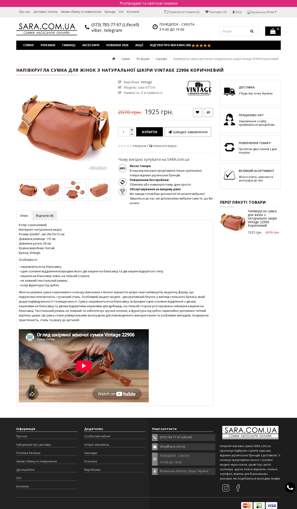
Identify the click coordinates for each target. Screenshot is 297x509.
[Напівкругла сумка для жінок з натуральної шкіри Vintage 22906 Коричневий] (28, 190)
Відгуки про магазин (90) (170, 45)
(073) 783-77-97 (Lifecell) (115, 24)
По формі (142, 59)
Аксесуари (90, 45)
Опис (24, 215)
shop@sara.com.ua (172, 446)
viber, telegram (106, 30)
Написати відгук (165, 146)
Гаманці (68, 45)
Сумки (28, 45)
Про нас (24, 12)
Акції (139, 45)
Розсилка (90, 461)
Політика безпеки (28, 453)
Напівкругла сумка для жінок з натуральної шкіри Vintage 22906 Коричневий (262, 218)
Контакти (133, 12)
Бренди (110, 12)
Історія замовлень (96, 445)
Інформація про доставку (33, 445)
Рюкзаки (48, 45)
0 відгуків (139, 146)
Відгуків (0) (44, 215)
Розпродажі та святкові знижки (149, 3)
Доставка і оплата (45, 12)
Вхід (238, 12)
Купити (149, 131)
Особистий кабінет (97, 436)
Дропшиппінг (25, 470)
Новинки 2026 (117, 45)
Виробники (92, 470)
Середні (161, 59)
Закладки (90, 453)
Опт (121, 12)
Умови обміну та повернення (81, 12)
